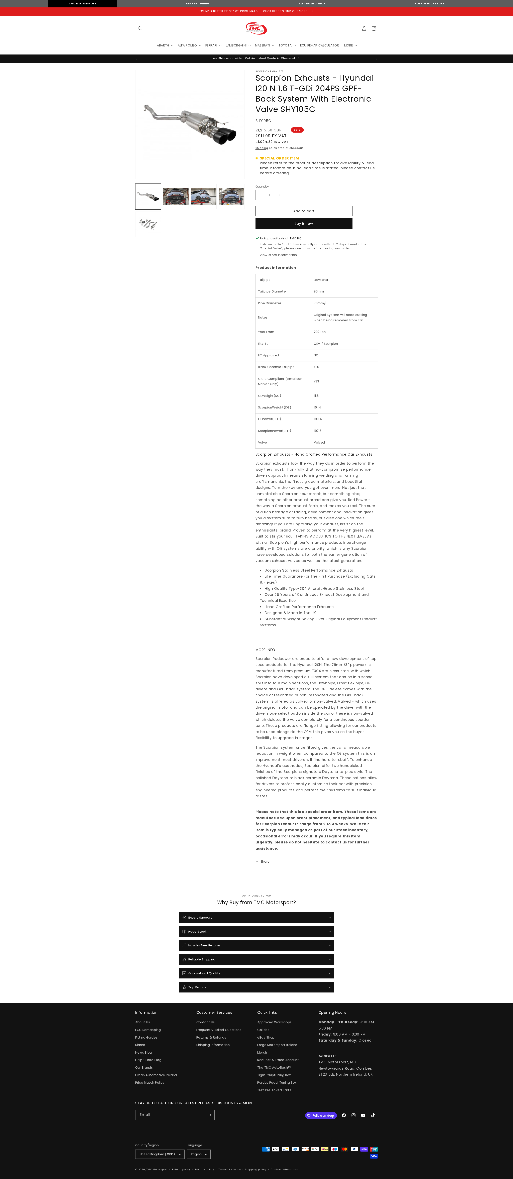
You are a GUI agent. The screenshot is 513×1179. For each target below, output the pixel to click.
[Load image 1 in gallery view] (148, 196)
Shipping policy (256, 1169)
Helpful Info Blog (148, 1060)
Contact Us (205, 1022)
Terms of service (229, 1169)
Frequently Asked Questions (218, 1030)
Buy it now (304, 223)
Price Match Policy (150, 1083)
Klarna (140, 1045)
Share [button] (265, 861)
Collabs (263, 1030)
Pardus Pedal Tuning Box (276, 1083)
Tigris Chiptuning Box (274, 1075)
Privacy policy (204, 1169)
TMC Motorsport (83, 3)
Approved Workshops (274, 1022)
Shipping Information (213, 1045)
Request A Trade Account (278, 1060)
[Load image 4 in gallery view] (231, 196)
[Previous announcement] (136, 11)
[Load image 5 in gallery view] (148, 224)
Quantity (262, 187)
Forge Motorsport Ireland (277, 1045)
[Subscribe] (209, 1115)
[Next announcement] (376, 11)
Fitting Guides (146, 1037)
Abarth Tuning (197, 3)
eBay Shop (266, 1037)
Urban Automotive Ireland (156, 1075)
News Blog (143, 1052)
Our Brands (144, 1068)
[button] (140, 28)
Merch (262, 1052)
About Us (142, 1022)
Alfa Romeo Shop (312, 3)
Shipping (261, 148)
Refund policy (181, 1169)
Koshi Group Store (429, 3)
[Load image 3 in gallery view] (204, 196)
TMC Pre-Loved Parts (274, 1090)
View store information (278, 255)
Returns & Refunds (211, 1037)
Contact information (285, 1169)
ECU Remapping (148, 1030)
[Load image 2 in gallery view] (176, 196)
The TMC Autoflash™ (274, 1068)
